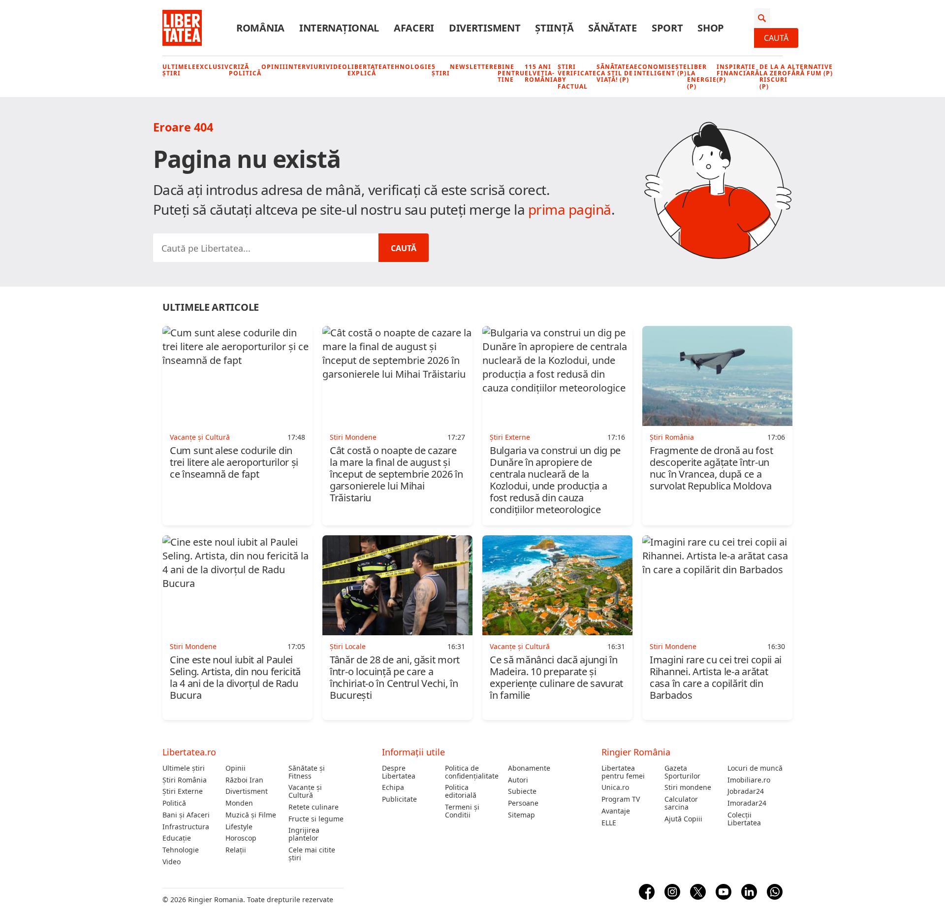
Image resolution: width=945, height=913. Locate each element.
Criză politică (245, 70)
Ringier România (635, 752)
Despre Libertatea (398, 772)
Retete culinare (313, 807)
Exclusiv (212, 67)
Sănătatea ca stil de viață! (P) (615, 73)
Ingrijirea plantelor (303, 834)
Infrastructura (185, 827)
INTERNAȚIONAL (339, 28)
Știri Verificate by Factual (577, 77)
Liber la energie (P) (702, 77)
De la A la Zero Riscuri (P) (773, 77)
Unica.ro (615, 787)
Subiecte (522, 791)
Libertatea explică (367, 70)
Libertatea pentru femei (623, 772)
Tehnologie (409, 67)
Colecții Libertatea (744, 819)
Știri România (184, 780)
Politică (174, 803)
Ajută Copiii (683, 819)
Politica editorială (460, 791)
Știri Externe (182, 791)
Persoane (523, 803)
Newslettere (474, 67)
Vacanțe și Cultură (305, 791)
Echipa (393, 787)
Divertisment (246, 791)
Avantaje (615, 811)
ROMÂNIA (260, 28)
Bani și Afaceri (186, 815)
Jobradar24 (745, 791)
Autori (518, 780)
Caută (776, 38)
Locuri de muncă (755, 768)
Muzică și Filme (250, 815)
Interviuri (305, 67)
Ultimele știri (179, 70)
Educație (176, 838)
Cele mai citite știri (311, 854)
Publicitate (399, 799)
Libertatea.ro (189, 752)
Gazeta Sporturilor (682, 772)
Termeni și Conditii (462, 811)
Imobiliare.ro (748, 780)
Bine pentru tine (511, 73)
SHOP (710, 28)
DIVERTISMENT (484, 28)
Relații (235, 850)
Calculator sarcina (681, 803)
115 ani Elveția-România (541, 73)
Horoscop (240, 838)
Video (336, 67)
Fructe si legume (316, 819)
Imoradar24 (746, 803)
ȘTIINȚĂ (554, 28)
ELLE (608, 823)
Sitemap (521, 815)
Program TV (620, 799)
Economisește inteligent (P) (660, 70)
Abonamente (529, 768)
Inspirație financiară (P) (738, 73)
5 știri (441, 70)
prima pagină (569, 209)
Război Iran (244, 780)
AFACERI (414, 28)
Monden (239, 803)
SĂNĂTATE (612, 28)
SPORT (667, 28)
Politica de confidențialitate (472, 772)
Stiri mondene (687, 787)
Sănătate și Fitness (306, 772)
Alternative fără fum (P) (810, 70)
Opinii (273, 67)
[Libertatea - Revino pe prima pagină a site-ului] (182, 28)
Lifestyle (238, 827)
